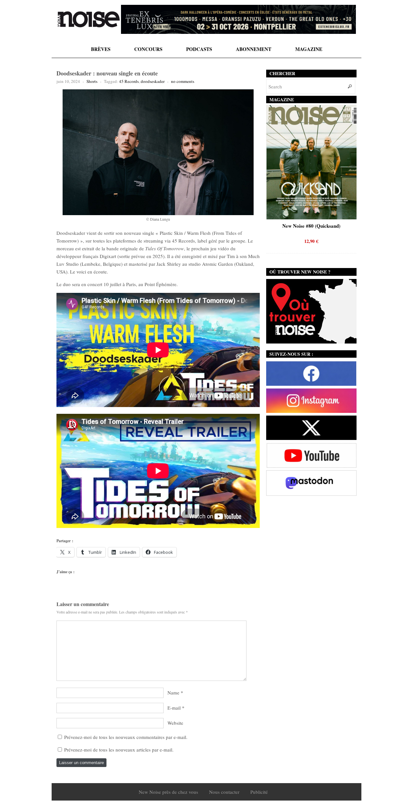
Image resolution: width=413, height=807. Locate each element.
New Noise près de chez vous (168, 792)
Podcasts (199, 49)
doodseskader (153, 81)
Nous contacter (224, 792)
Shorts (91, 81)
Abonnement (253, 49)
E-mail (174, 707)
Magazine (308, 49)
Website (175, 723)
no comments (182, 81)
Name (173, 692)
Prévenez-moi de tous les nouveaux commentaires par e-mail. (125, 737)
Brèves (100, 49)
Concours (148, 49)
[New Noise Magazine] (88, 19)
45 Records (129, 81)
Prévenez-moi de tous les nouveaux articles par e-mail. (119, 749)
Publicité (259, 792)
